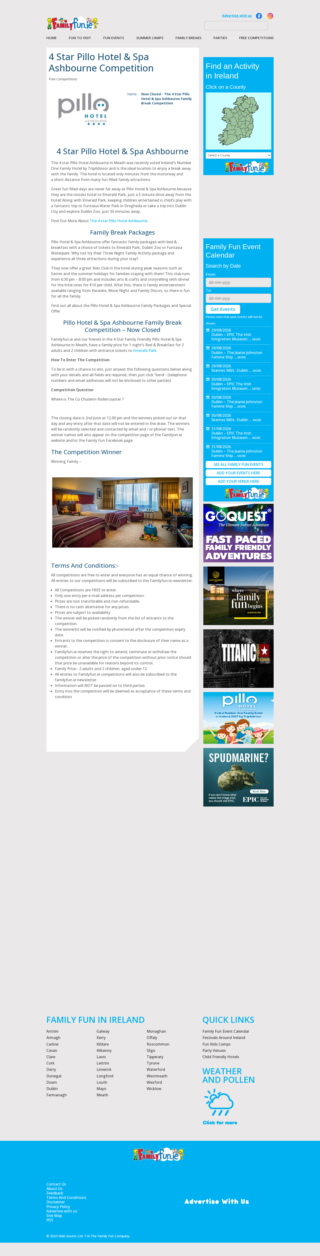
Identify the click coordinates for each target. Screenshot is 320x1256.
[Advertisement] (238, 929)
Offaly (152, 1037)
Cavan (51, 1050)
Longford (105, 1076)
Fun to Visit (80, 38)
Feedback (54, 1193)
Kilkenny (104, 1050)
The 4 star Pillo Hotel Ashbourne (118, 220)
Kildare (103, 1044)
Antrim (52, 1031)
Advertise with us (237, 15)
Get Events (223, 309)
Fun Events (113, 38)
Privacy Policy (58, 1206)
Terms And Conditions (66, 1197)
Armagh (53, 1037)
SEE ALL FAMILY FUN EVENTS (238, 464)
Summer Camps (149, 38)
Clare (50, 1056)
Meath (102, 1095)
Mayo (101, 1088)
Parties (220, 38)
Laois (101, 1056)
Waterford (156, 1069)
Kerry (101, 1037)
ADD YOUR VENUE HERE (238, 481)
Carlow (52, 1044)
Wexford (154, 1082)
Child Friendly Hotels (220, 1056)
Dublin (52, 1088)
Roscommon (158, 1044)
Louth (102, 1082)
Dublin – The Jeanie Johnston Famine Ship (236, 355)
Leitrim (103, 1063)
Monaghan (156, 1031)
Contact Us (56, 1184)
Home (51, 38)
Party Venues (214, 1050)
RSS (49, 1220)
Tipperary (155, 1056)
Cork (50, 1063)
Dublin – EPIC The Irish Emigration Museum (231, 337)
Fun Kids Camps (216, 1044)
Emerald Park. (144, 350)
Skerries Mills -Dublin (229, 370)
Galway (103, 1031)
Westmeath (157, 1076)
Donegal (53, 1076)
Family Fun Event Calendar (225, 1031)
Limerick (104, 1069)
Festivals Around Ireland (223, 1037)
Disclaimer (55, 1202)
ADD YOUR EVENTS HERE (238, 472)
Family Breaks (188, 38)
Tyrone (153, 1063)
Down (51, 1082)
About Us (54, 1188)
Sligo (151, 1050)
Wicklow (154, 1088)
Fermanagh (56, 1095)
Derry (51, 1069)
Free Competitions (256, 38)
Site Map (54, 1215)
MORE (256, 339)
